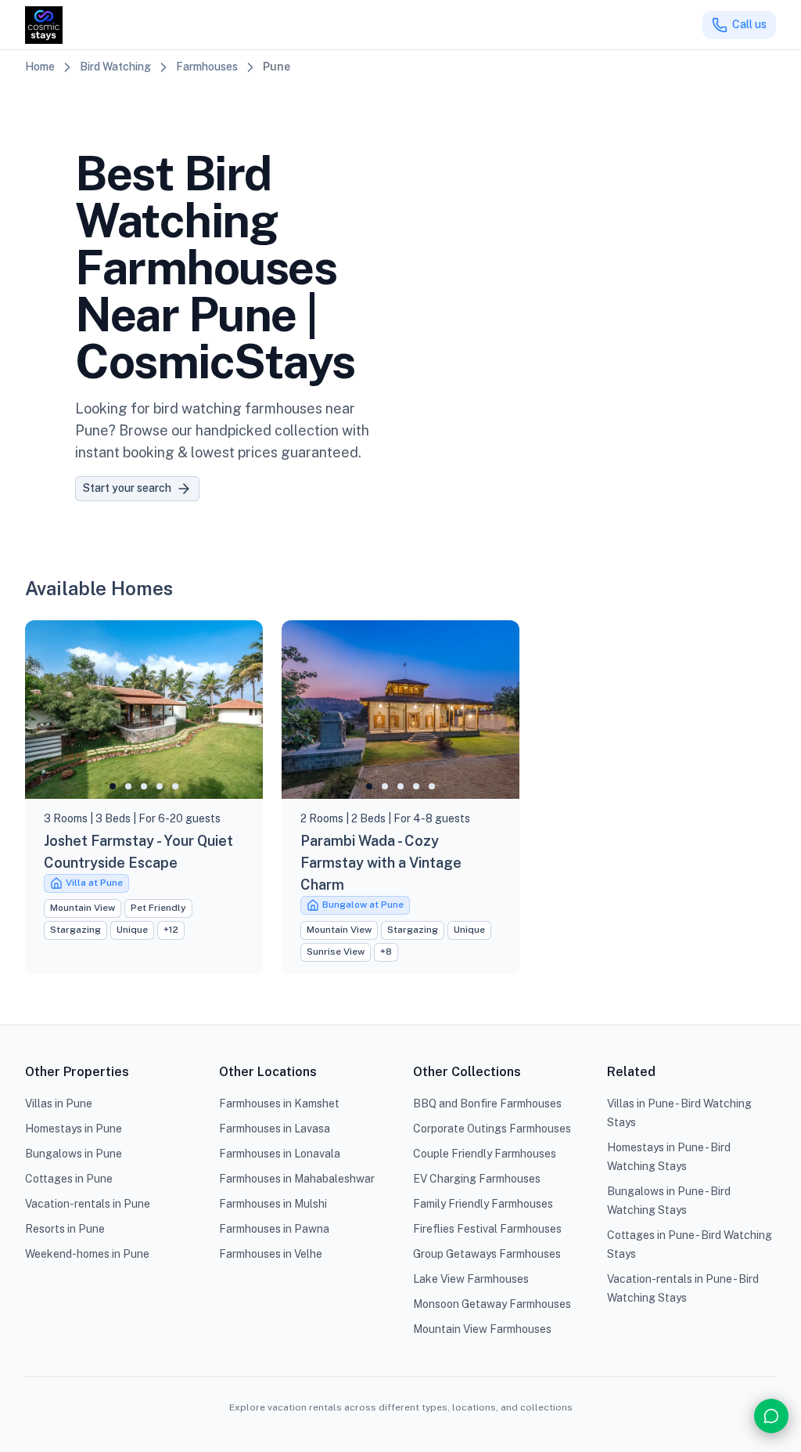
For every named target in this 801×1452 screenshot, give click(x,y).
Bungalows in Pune (73, 1153)
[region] (144, 709)
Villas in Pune (58, 1103)
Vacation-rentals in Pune (87, 1203)
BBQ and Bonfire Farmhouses (487, 1103)
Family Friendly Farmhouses (483, 1203)
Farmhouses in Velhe (270, 1254)
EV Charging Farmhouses (477, 1178)
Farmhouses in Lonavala (279, 1153)
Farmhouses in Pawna (274, 1229)
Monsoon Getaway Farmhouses (492, 1304)
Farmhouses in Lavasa (274, 1128)
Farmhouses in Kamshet (279, 1103)
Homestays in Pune (73, 1128)
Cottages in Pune (69, 1178)
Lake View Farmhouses (471, 1279)
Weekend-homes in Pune (87, 1254)
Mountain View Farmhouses (482, 1329)
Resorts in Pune (65, 1229)
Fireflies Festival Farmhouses (487, 1229)
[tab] (113, 786)
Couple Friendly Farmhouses (484, 1153)
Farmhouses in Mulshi (273, 1203)
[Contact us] (771, 1416)
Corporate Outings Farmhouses (492, 1128)
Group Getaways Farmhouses (487, 1254)
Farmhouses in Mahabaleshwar (297, 1178)
